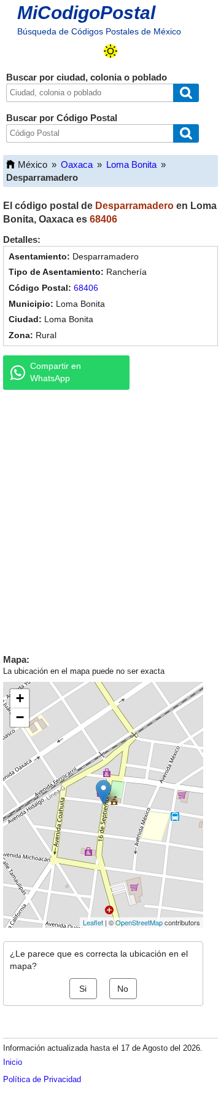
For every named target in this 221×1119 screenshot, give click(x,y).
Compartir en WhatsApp (55, 372)
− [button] (20, 717)
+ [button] (20, 698)
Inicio (12, 1062)
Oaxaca (77, 164)
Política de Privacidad (42, 1079)
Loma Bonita (131, 164)
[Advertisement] (110, 519)
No (122, 989)
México (32, 164)
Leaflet (93, 922)
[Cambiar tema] (110, 51)
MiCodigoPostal (86, 12)
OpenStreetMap (139, 922)
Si (83, 989)
